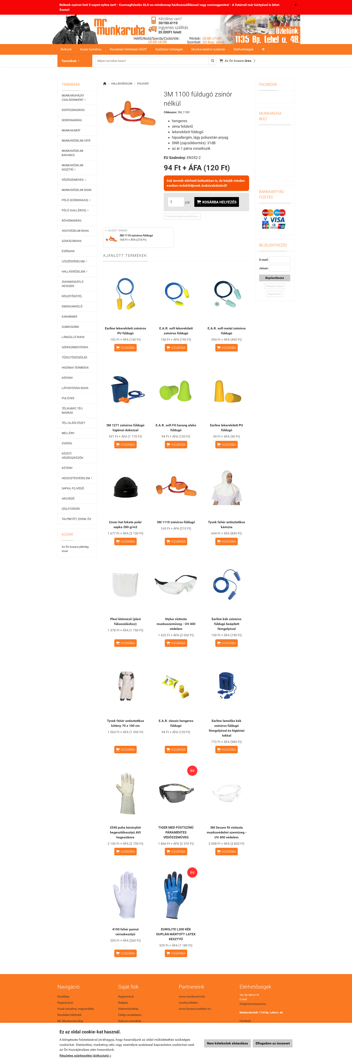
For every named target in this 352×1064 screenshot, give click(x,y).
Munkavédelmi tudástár (208, 49)
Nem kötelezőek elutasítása (227, 1043)
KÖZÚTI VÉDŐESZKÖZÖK (72, 455)
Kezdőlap (63, 996)
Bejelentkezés (274, 277)
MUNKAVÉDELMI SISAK (77, 190)
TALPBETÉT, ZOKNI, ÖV (76, 519)
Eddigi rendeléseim (130, 1014)
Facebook (245, 1020)
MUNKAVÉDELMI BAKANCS (72, 153)
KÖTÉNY (67, 468)
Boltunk (66, 49)
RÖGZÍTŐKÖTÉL (72, 296)
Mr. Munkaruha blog (70, 1021)
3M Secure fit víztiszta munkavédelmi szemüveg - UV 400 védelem (226, 832)
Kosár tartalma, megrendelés (75, 1008)
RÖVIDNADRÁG (71, 220)
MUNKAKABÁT (71, 130)
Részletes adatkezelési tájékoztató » (85, 1055)
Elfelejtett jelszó (274, 286)
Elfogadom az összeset (273, 1043)
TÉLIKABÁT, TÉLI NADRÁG (72, 410)
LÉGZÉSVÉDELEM (74, 261)
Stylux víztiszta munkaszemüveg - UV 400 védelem (176, 624)
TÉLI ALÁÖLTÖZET (73, 422)
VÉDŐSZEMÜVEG (74, 179)
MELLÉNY (68, 433)
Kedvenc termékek (129, 1021)
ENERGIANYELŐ (72, 306)
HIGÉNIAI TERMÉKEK (75, 367)
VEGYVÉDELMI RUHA (75, 230)
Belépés (123, 1002)
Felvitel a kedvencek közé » (182, 216)
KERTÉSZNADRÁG (73, 110)
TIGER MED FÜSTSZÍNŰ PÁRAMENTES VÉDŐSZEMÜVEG (176, 832)
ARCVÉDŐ (68, 498)
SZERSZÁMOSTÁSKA (75, 347)
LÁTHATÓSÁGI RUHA (75, 388)
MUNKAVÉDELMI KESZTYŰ (72, 167)
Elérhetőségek (244, 49)
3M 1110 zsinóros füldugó (176, 522)
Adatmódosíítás (128, 1008)
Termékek (71, 61)
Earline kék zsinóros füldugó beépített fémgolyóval (226, 624)
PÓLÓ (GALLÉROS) (75, 210)
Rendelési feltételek (69, 1014)
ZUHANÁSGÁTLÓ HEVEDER (73, 284)
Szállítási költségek (169, 49)
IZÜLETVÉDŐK (71, 508)
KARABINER (69, 316)
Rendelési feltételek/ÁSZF (128, 49)
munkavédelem (188, 1002)
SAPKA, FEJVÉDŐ (73, 488)
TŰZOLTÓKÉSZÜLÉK (74, 357)
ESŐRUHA (68, 251)
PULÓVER (68, 398)
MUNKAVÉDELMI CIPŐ (76, 140)
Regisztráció (274, 294)
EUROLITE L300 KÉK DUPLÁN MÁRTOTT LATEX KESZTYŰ (176, 934)
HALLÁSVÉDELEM (74, 271)
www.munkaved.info (192, 996)
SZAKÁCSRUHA (71, 241)
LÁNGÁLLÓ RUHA (73, 337)
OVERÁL (67, 443)
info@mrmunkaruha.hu (253, 1003)
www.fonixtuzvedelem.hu (195, 1008)
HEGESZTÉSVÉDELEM (77, 478)
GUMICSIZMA (70, 326)
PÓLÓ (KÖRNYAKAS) (76, 200)
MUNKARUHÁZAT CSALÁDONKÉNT (74, 97)
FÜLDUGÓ (143, 83)
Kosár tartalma (90, 49)
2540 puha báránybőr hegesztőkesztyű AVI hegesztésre (125, 832)
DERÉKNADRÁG (72, 120)
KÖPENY (67, 377)
